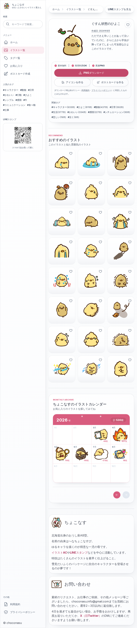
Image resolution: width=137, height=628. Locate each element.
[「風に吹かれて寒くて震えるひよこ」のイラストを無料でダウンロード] (91, 369)
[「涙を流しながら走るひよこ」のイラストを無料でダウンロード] (62, 369)
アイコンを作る (74, 82)
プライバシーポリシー (22, 612)
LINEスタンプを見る (119, 9)
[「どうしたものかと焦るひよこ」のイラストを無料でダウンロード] (91, 280)
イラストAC (59, 552)
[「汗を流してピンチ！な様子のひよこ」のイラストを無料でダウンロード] (91, 251)
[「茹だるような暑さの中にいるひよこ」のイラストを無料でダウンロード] (62, 280)
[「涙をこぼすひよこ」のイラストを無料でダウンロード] (91, 192)
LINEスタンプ (79, 552)
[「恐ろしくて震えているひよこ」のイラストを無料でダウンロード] (121, 280)
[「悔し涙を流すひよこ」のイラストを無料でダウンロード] (91, 339)
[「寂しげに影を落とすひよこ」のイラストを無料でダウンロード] (121, 251)
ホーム (14, 42)
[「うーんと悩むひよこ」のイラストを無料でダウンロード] (121, 369)
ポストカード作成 (20, 73)
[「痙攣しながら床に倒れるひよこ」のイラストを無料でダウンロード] (121, 339)
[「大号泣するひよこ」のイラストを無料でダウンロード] (62, 221)
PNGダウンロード (93, 72)
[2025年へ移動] (116, 494)
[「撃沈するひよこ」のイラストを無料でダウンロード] (91, 221)
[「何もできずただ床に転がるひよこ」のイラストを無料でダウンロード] (91, 310)
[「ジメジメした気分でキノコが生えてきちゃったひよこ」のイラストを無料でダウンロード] (62, 192)
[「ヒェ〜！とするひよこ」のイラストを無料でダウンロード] (62, 310)
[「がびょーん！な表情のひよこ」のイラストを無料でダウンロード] (121, 162)
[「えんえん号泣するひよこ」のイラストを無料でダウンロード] (121, 221)
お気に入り (16, 65)
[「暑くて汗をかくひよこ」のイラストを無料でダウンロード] (62, 339)
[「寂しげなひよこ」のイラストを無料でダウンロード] (121, 310)
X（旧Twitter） (91, 615)
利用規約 (15, 604)
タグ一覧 (15, 57)
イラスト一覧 (17, 50)
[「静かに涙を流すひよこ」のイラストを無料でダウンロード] (62, 251)
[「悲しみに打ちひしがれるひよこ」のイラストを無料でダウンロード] (62, 162)
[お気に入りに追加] (128, 25)
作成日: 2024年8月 (101, 30)
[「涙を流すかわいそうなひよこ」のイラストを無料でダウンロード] (121, 192)
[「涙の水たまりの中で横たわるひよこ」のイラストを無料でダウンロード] (91, 162)
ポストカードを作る (112, 82)
